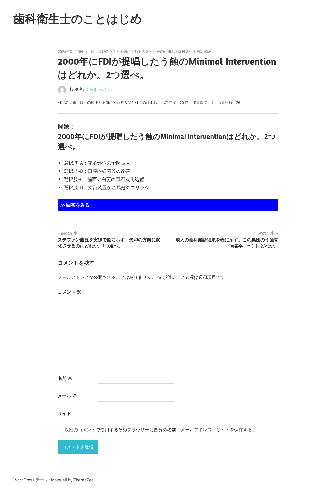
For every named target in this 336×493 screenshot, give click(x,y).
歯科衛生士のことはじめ (77, 19)
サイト (64, 413)
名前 (65, 378)
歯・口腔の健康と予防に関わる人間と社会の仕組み (132, 51)
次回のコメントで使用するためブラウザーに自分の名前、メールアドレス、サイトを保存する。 (160, 429)
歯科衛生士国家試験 (194, 51)
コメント (69, 292)
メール (67, 395)
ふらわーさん (98, 89)
